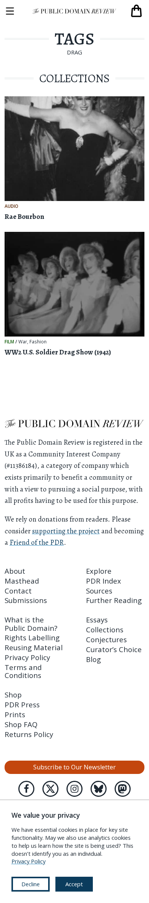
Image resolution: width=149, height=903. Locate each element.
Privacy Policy (27, 657)
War (22, 342)
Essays (97, 619)
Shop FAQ (21, 724)
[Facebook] (26, 789)
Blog (93, 659)
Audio (11, 206)
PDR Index (103, 581)
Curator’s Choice (114, 649)
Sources (99, 590)
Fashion (38, 342)
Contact (18, 590)
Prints (15, 714)
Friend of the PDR (37, 542)
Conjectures (106, 639)
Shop (13, 694)
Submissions (26, 600)
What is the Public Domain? (31, 623)
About (15, 571)
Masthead (22, 581)
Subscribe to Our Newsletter (74, 767)
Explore (99, 571)
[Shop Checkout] (136, 11)
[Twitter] (50, 789)
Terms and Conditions (23, 671)
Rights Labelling (32, 637)
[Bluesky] (99, 789)
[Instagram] (74, 789)
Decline (30, 884)
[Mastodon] (123, 789)
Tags (74, 38)
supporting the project (66, 531)
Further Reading (114, 600)
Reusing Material (34, 647)
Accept (74, 884)
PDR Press (22, 704)
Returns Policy (29, 734)
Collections (104, 629)
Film (9, 341)
